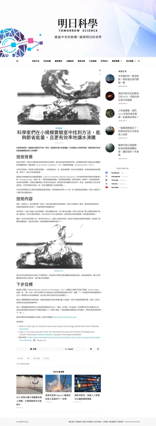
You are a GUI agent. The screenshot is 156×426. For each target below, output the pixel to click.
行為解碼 (93, 61)
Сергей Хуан (25, 364)
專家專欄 (115, 61)
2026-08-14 (122, 158)
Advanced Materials (45, 334)
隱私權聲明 (112, 422)
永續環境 (70, 61)
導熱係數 (20, 358)
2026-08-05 (122, 86)
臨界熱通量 (36, 358)
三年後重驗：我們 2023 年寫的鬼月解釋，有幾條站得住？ (128, 114)
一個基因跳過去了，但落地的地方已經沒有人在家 (128, 131)
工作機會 (105, 422)
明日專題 (130, 61)
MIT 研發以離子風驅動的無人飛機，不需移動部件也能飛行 (29, 401)
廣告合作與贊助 (87, 422)
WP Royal (25, 422)
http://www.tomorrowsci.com (64, 317)
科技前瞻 (47, 61)
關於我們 (72, 422)
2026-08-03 (122, 103)
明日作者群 (97, 422)
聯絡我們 (79, 422)
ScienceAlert (24, 329)
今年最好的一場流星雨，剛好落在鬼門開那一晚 (128, 79)
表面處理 (46, 358)
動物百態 (81, 61)
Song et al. (59, 271)
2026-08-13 (122, 120)
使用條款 (120, 422)
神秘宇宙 (35, 61)
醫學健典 (58, 61)
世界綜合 (104, 61)
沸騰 (28, 358)
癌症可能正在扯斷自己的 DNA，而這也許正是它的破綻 (128, 96)
